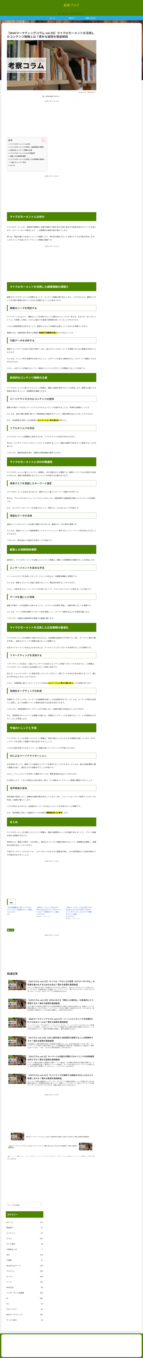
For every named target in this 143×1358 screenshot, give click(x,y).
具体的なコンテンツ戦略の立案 (21, 150)
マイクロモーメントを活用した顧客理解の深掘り (27, 147)
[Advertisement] (51, 118)
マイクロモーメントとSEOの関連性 (22, 153)
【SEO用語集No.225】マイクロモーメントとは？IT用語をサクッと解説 (19, 908)
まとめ (12, 165)
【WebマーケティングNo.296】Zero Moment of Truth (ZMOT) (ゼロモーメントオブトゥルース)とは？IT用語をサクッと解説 (79, 910)
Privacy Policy (124, 1348)
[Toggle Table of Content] (42, 140)
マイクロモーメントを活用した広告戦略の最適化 (27, 159)
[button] (41, 1205)
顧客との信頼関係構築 (18, 156)
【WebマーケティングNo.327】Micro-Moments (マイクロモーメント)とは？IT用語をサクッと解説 (49, 909)
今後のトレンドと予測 (18, 162)
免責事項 (134, 1348)
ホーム (94, 1348)
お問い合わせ (103, 1348)
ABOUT (113, 1348)
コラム (11, 930)
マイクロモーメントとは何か (20, 144)
